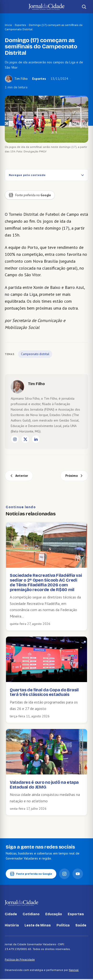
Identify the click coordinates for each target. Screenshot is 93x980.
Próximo (71, 475)
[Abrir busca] (84, 6)
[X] (25, 439)
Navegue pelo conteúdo (27, 175)
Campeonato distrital (35, 354)
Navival (74, 970)
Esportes (20, 25)
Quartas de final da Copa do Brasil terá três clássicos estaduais (44, 692)
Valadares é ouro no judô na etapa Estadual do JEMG (44, 785)
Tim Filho (21, 78)
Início (8, 25)
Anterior (21, 475)
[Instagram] (15, 439)
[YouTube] (77, 874)
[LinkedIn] (36, 439)
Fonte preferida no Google (34, 873)
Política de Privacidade (20, 959)
